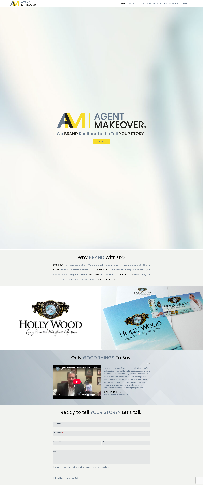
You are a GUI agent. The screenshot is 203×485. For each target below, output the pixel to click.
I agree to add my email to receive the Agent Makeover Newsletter (82, 467)
